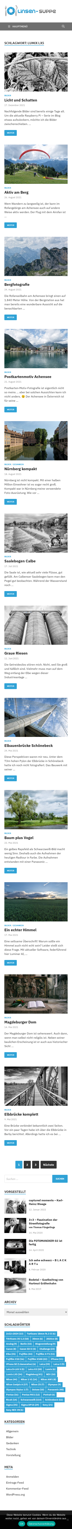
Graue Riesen (16, 653)
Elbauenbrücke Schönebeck (28, 745)
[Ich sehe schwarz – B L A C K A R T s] (15, 1260)
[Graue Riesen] (36, 625)
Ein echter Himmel (20, 929)
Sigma (11, 1404)
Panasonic (56, 1389)
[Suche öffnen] (63, 26)
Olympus (54, 1384)
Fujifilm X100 (37, 1359)
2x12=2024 (14, 1333)
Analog (11, 1343)
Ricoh (11, 1399)
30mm (37, 1338)
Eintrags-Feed (15, 1482)
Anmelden (12, 1476)
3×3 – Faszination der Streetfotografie (43, 1223)
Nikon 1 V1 (29, 1379)
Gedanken (18, 464)
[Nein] (67, 1519)
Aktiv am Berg (16, 192)
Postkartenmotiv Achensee (27, 376)
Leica (44, 1364)
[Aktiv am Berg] (36, 164)
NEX (50, 1374)
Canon (11, 1348)
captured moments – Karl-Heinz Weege (46, 1202)
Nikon (11, 1379)
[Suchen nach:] (36, 1179)
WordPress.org (15, 1494)
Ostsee (38, 1389)
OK (21, 1523)
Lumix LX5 (14, 1374)
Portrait (49, 1394)
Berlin (26, 1343)
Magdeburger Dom (20, 1022)
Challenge (47, 1348)
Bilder (7, 95)
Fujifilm (25, 1354)
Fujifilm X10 (15, 1359)
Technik (11, 1449)
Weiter (9, 132)
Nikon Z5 (37, 1384)
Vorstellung (13, 1455)
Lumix (50, 1369)
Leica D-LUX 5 (15, 1369)
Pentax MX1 (31, 1394)
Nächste (48, 1164)
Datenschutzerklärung (41, 1523)
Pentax (12, 1394)
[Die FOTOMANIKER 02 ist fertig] (15, 1241)
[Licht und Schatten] (36, 72)
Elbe (11, 1354)
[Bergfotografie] (36, 256)
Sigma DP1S (30, 1404)
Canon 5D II (28, 1348)
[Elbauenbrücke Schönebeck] (36, 717)
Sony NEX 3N (14, 1409)
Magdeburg (34, 1374)
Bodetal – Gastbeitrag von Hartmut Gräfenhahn (46, 1281)
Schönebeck (54, 1399)
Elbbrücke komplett (21, 1114)
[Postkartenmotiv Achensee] (36, 348)
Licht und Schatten (20, 100)
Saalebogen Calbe (20, 561)
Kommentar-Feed (17, 1488)
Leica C (58, 1364)
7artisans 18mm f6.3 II (41, 1333)
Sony (48, 1404)
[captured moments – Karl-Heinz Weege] (15, 1200)
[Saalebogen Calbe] (36, 533)
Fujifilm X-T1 (45, 1354)
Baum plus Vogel (18, 837)
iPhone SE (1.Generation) (21, 1364)
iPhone (57, 1359)
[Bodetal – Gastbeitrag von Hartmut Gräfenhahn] (15, 1280)
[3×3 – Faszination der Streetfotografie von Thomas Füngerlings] (15, 1220)
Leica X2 (35, 1369)
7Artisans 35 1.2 (17, 1338)
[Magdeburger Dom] (36, 994)
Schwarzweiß (31, 1399)
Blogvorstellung (45, 1343)
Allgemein (12, 1431)
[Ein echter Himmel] (36, 901)
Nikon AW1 (48, 1379)
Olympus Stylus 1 (17, 1389)
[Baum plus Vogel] (36, 809)
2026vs (52, 1338)
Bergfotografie (17, 284)
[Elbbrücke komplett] (36, 1086)
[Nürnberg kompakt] (36, 440)
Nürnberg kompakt (20, 468)
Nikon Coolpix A (17, 1384)
